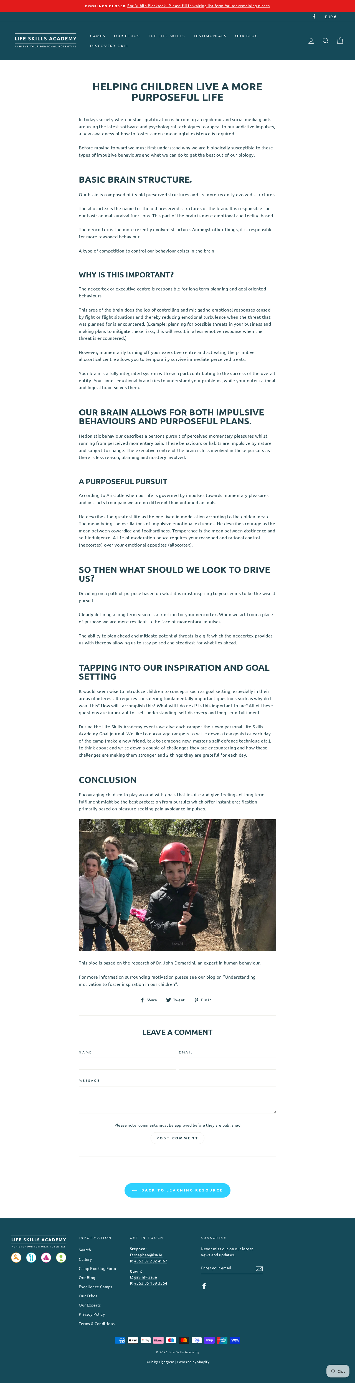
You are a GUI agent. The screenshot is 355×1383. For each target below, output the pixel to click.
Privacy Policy (92, 1313)
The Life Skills (166, 35)
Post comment (177, 1138)
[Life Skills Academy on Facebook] (204, 1286)
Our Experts (90, 1304)
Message (89, 1080)
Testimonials (210, 35)
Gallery (85, 1259)
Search (85, 1249)
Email (186, 1052)
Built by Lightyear (160, 1361)
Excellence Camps (95, 1286)
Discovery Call (109, 45)
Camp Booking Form (97, 1268)
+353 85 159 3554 (150, 1282)
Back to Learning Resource (181, 1190)
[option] (177, 6)
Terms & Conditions (97, 1323)
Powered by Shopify (193, 1361)
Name (85, 1052)
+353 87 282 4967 (150, 1260)
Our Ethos (127, 35)
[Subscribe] (259, 1268)
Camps (98, 35)
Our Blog (246, 35)
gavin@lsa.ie (145, 1276)
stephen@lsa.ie (148, 1254)
